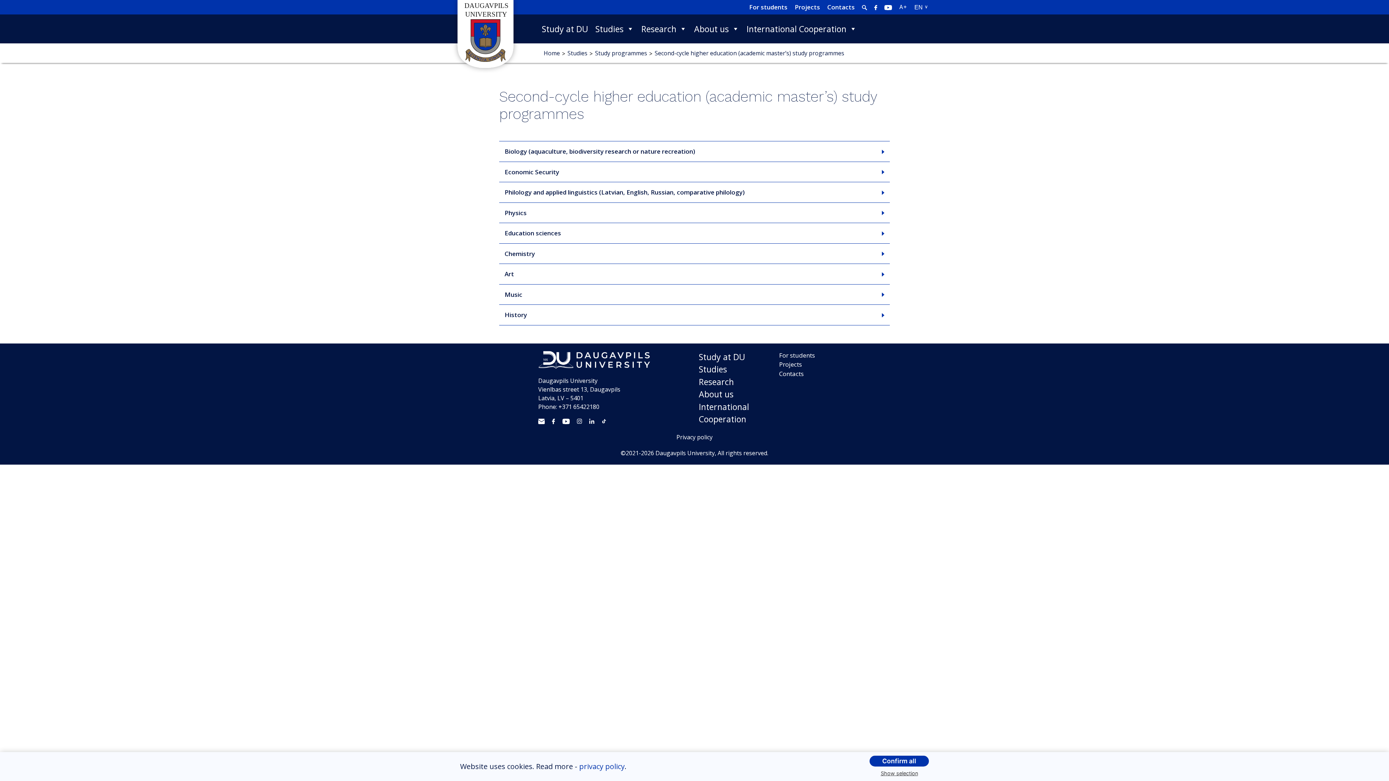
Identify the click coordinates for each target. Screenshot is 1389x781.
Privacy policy (694, 437)
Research (658, 29)
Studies (609, 29)
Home (552, 53)
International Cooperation (796, 29)
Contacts (841, 7)
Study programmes (621, 53)
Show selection (899, 773)
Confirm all (899, 761)
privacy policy (602, 766)
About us (711, 29)
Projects (807, 7)
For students (768, 7)
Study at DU (565, 29)
